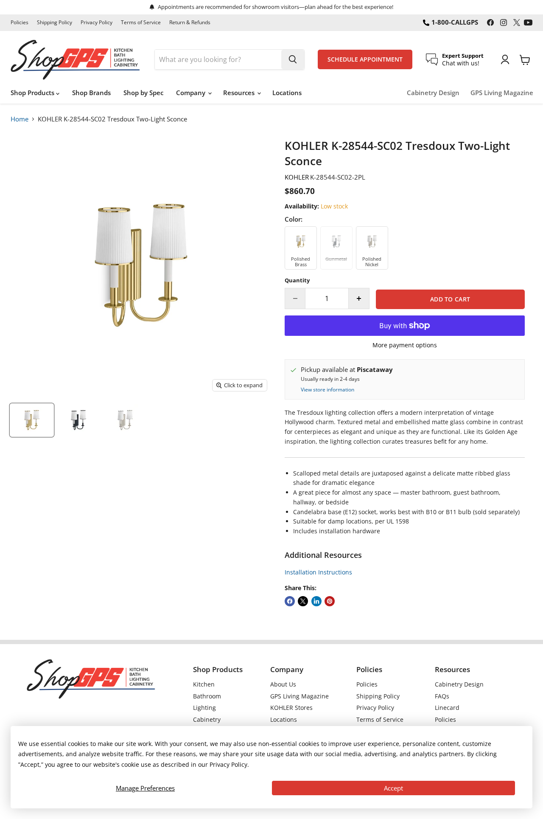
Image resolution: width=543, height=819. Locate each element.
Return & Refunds (189, 22)
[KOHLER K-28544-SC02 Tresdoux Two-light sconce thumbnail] (32, 420)
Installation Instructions (318, 572)
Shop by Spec (143, 92)
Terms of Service (141, 22)
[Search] (292, 59)
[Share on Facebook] (290, 601)
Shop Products (33, 92)
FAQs (442, 696)
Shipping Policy (54, 22)
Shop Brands (91, 92)
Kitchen (204, 684)
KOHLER (297, 177)
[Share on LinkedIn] (316, 601)
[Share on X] (303, 601)
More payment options (404, 345)
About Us (283, 684)
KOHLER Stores (291, 708)
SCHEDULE (365, 59)
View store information (327, 390)
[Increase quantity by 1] (359, 298)
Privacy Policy (96, 22)
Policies (19, 22)
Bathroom (207, 696)
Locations (287, 92)
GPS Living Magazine (501, 93)
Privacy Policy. (229, 764)
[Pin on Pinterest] (330, 601)
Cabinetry (207, 719)
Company (191, 92)
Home (19, 119)
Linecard (447, 708)
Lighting (204, 708)
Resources (239, 92)
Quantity (297, 280)
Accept (393, 788)
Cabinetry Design (433, 93)
